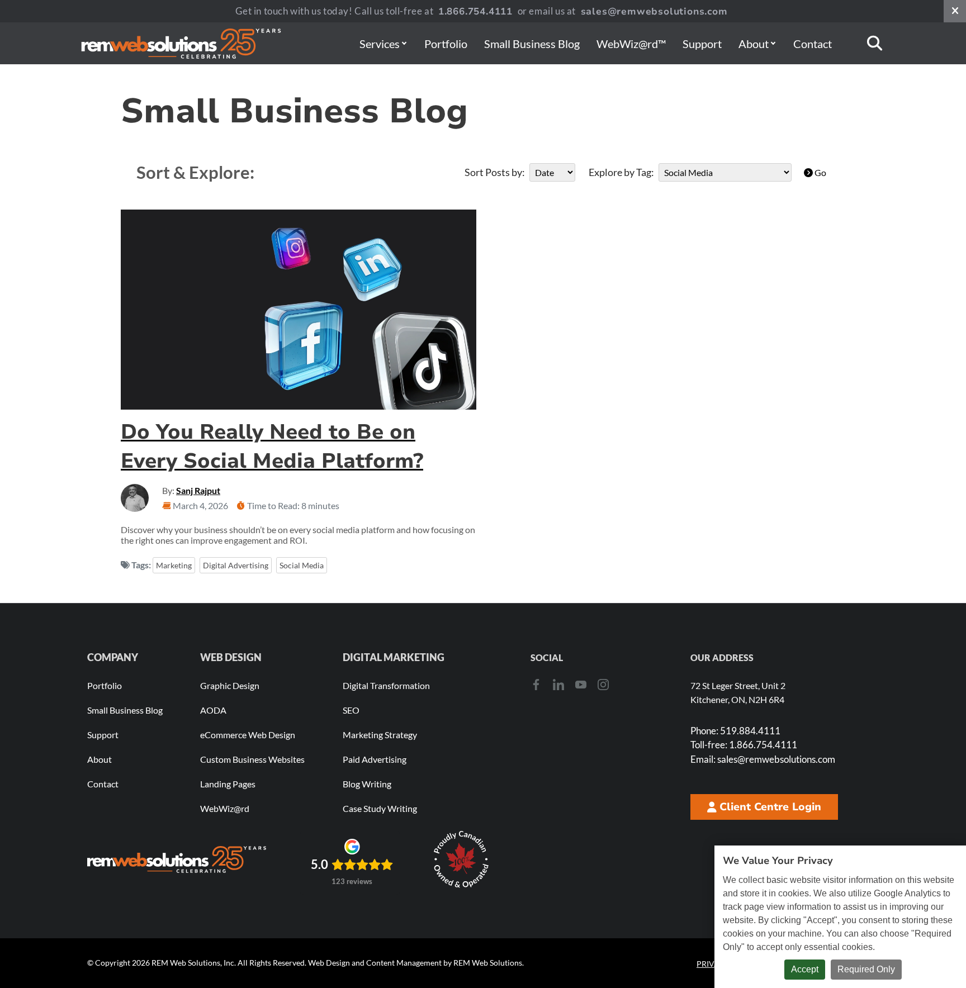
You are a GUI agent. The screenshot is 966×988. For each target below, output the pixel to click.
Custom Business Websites (252, 759)
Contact (812, 43)
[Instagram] (603, 684)
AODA (213, 710)
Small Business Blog (532, 43)
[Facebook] (536, 684)
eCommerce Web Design (247, 734)
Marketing (174, 565)
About (753, 43)
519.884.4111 (735, 731)
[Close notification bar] (955, 11)
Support (702, 43)
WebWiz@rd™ (631, 43)
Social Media (302, 565)
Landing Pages (227, 783)
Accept (804, 969)
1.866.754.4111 (475, 11)
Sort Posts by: (495, 172)
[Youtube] (580, 684)
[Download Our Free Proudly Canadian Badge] (461, 859)
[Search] (875, 43)
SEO (351, 710)
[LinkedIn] (558, 684)
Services (379, 43)
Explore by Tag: (621, 172)
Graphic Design (229, 685)
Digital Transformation (386, 685)
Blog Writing (367, 783)
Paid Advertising (374, 759)
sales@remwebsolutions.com (654, 11)
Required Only (866, 969)
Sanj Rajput (198, 490)
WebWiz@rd (224, 808)
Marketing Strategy (380, 734)
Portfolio (445, 43)
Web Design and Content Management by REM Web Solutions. (416, 962)
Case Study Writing (380, 808)
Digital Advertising (235, 565)
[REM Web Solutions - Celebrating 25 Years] (176, 859)
